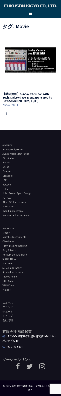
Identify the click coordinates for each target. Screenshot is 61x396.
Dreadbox (7, 175)
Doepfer (7, 171)
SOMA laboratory (11, 267)
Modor (6, 232)
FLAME (6, 189)
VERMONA (8, 285)
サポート (7, 311)
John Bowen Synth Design (16, 193)
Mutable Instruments (14, 237)
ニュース (7, 302)
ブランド (7, 307)
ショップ (7, 315)
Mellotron (8, 228)
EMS (4, 180)
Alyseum (7, 145)
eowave (6, 184)
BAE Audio (8, 158)
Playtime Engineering (14, 245)
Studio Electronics (12, 272)
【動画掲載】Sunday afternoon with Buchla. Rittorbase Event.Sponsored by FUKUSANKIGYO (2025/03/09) (27, 97)
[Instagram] (42, 367)
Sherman (7, 263)
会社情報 (7, 320)
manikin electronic (12, 210)
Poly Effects (9, 250)
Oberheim (8, 241)
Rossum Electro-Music (14, 254)
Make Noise (8, 206)
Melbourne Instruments (15, 215)
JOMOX (6, 197)
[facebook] (18, 367)
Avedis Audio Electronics (15, 153)
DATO (5, 166)
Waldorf (6, 289)
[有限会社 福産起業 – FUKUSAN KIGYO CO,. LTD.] (30, 5)
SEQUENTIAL (9, 259)
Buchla (6, 162)
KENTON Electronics (14, 202)
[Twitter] (29, 367)
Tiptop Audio (9, 276)
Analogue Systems (12, 149)
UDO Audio (8, 281)
